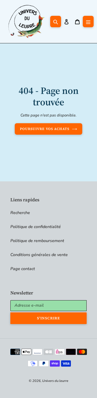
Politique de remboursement (37, 241)
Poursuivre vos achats (44, 128)
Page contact (22, 269)
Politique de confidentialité (35, 227)
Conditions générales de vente (39, 255)
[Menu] (88, 21)
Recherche (20, 213)
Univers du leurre (55, 381)
